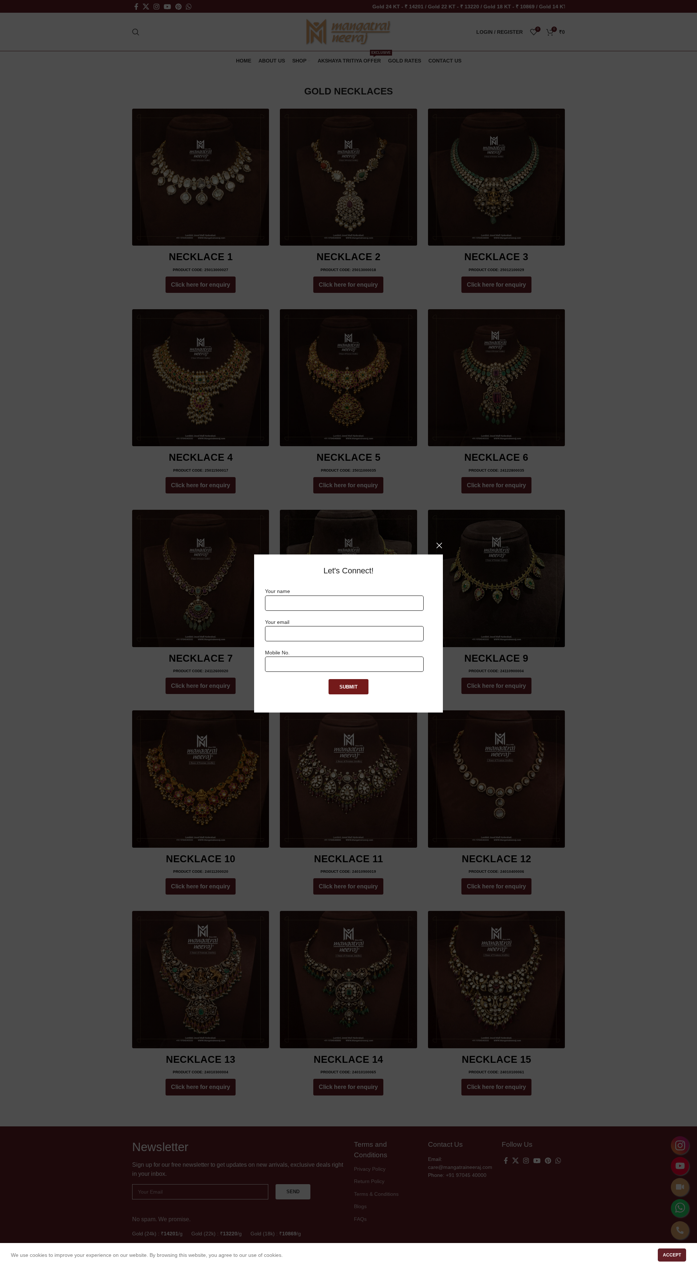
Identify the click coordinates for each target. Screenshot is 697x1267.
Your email (277, 622)
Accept (672, 1255)
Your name (277, 591)
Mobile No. (277, 652)
